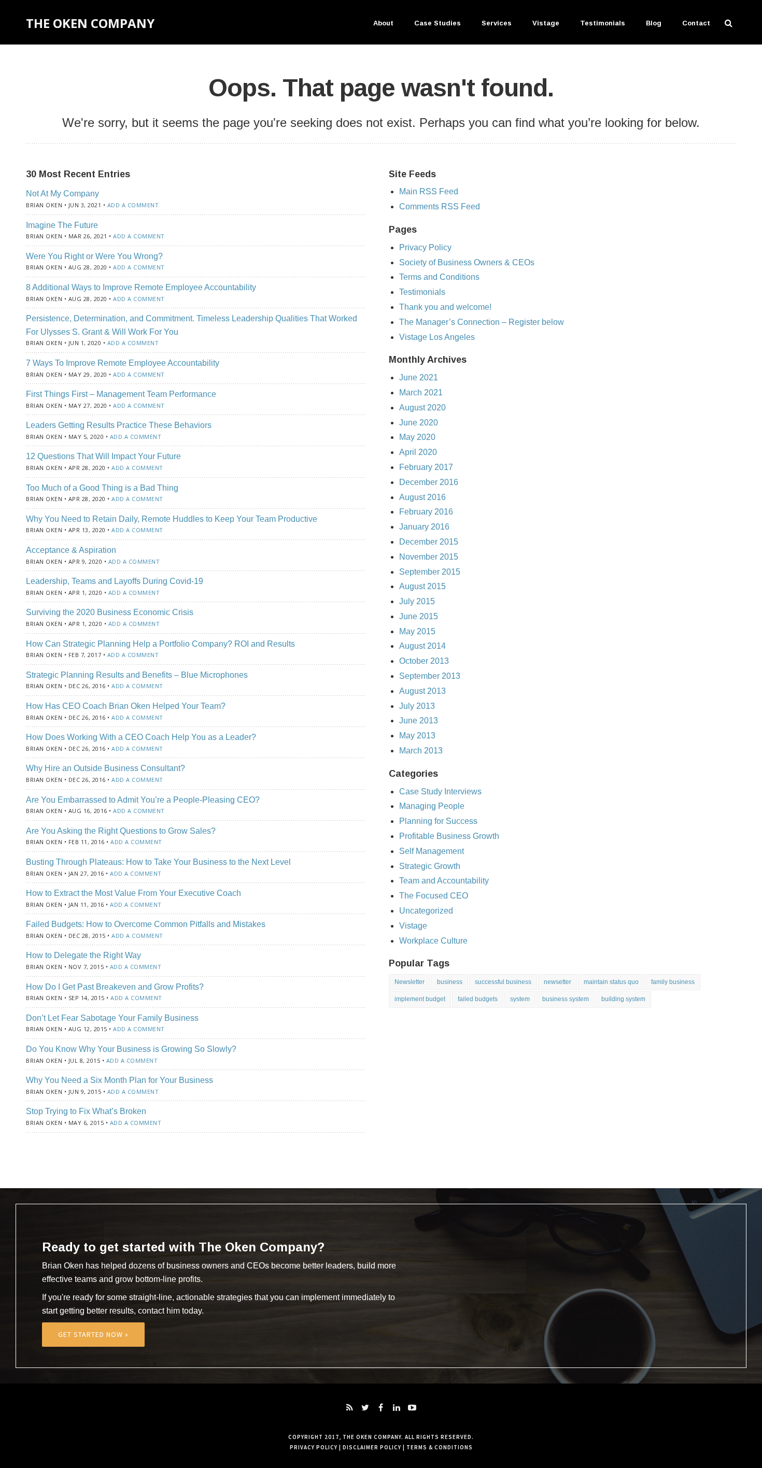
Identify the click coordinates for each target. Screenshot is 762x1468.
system (520, 999)
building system (623, 999)
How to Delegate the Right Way (83, 955)
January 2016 (424, 526)
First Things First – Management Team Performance (121, 394)
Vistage (545, 23)
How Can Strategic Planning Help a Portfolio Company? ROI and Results (160, 643)
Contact (696, 23)
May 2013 (417, 735)
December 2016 (428, 482)
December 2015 (428, 541)
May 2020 (417, 437)
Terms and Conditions (439, 277)
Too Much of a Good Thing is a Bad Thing (102, 487)
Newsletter (409, 982)
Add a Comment (133, 205)
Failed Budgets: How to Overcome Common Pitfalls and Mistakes (145, 924)
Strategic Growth (429, 866)
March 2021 (421, 392)
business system (565, 999)
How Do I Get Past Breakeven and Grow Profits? (115, 986)
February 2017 (426, 467)
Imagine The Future (62, 225)
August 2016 (422, 497)
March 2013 (421, 750)
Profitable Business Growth (449, 836)
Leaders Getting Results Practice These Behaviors (118, 425)
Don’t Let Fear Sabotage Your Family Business (112, 1018)
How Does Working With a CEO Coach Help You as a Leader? (141, 737)
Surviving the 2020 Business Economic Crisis (109, 612)
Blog (653, 23)
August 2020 (422, 407)
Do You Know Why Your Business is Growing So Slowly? (131, 1049)
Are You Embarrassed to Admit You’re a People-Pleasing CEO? (143, 799)
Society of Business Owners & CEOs (466, 262)
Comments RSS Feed (439, 206)
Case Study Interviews (440, 791)
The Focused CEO (433, 895)
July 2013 (417, 706)
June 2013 (418, 720)
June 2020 (418, 422)
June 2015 (418, 616)
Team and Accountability (444, 880)
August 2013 (422, 691)
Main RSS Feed (428, 191)
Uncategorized (426, 910)
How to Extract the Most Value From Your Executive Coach (133, 893)
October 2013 (424, 661)
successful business (503, 982)
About (383, 23)
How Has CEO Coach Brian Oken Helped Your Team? (125, 706)
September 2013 (429, 676)
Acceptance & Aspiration (71, 550)
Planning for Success (438, 821)
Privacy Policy (425, 247)
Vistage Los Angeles (437, 337)
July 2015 (417, 601)
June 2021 (418, 377)
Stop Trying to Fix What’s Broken (86, 1111)
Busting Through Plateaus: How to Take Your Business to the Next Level (158, 862)
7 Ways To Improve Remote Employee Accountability (122, 363)
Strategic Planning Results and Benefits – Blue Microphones (137, 675)
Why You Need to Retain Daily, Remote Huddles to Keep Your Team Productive (171, 519)
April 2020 (418, 452)
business (449, 982)
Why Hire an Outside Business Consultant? (105, 768)
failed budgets (478, 999)
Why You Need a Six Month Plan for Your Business (119, 1080)
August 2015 (422, 586)
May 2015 (417, 631)
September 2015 (429, 571)
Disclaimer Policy (372, 1447)
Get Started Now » (93, 1334)
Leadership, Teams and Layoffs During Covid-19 (114, 581)
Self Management (431, 851)
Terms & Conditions (439, 1447)
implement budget (419, 999)
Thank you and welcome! (445, 307)
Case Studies (437, 23)
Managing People (431, 806)
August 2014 (422, 646)
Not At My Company (62, 193)
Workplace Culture (433, 940)
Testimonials (602, 23)
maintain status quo (611, 982)
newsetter (557, 982)
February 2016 (426, 511)
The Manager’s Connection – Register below (481, 322)
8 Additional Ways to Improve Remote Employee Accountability (141, 287)
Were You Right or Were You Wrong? (94, 256)
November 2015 (428, 556)
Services (497, 23)
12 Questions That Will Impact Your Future (103, 456)
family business (673, 982)
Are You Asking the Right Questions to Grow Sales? (121, 830)
